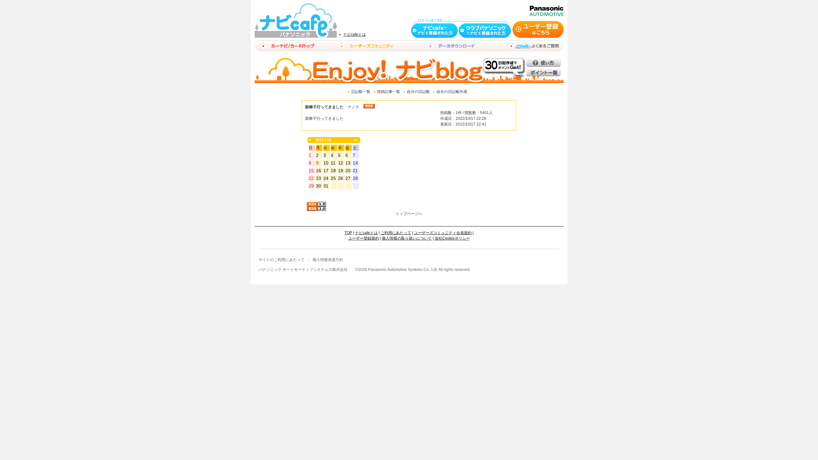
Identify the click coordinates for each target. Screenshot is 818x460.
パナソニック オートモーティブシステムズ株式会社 (303, 269)
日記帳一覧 (360, 91)
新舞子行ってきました (324, 107)
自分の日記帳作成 (451, 91)
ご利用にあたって (396, 233)
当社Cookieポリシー (452, 238)
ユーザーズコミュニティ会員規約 (443, 233)
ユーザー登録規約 (363, 238)
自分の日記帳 (418, 91)
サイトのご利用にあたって (282, 259)
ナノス (353, 107)
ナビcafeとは (354, 34)
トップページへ (409, 213)
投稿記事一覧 (388, 91)
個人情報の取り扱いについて (407, 238)
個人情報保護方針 (328, 259)
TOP (348, 233)
